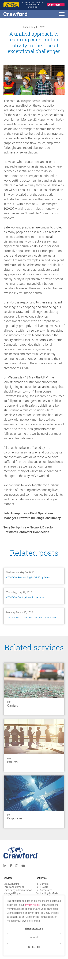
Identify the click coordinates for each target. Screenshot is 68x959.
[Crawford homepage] (34, 852)
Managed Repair (12, 893)
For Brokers (42, 887)
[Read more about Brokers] (34, 745)
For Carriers (42, 883)
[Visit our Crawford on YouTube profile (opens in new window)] (23, 865)
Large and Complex (13, 887)
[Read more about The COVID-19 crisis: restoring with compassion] (34, 616)
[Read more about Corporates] (34, 801)
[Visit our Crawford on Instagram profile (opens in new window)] (16, 865)
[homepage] (21, 14)
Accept (34, 937)
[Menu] (62, 14)
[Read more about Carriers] (34, 689)
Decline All (34, 947)
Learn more (54, 4)
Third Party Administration (17, 890)
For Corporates (44, 890)
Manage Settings (34, 928)
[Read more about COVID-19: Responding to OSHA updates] (34, 576)
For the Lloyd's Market (47, 893)
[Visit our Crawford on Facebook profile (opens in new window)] (11, 865)
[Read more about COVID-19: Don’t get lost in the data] (34, 596)
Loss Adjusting (11, 883)
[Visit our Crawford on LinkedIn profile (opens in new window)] (4, 865)
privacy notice (32, 904)
